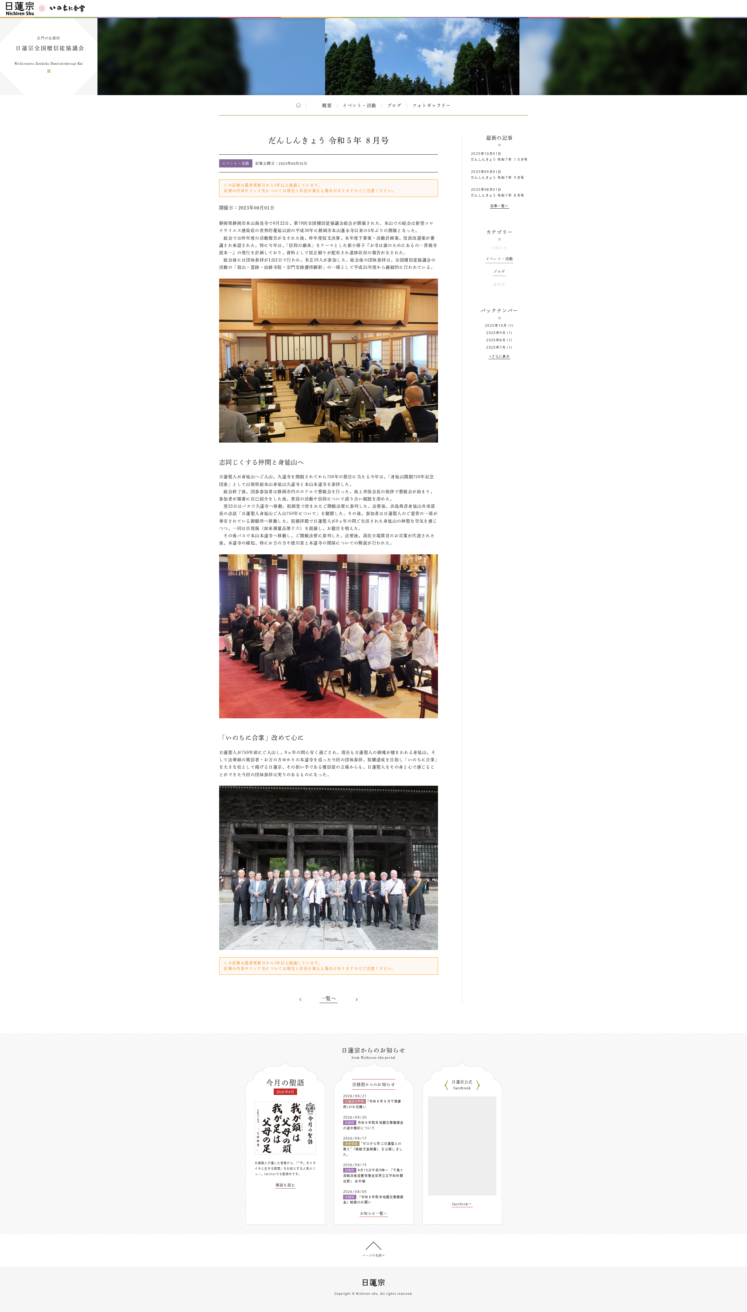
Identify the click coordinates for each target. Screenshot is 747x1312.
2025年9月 (496, 332)
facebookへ (462, 1204)
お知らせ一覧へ (374, 1213)
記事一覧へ (500, 205)
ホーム (298, 105)
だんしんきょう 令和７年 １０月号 (499, 159)
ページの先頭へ (373, 1255)
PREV (300, 999)
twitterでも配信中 (278, 1174)
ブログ (394, 105)
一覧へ (328, 998)
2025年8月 (496, 340)
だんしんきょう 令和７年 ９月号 (497, 177)
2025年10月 (496, 325)
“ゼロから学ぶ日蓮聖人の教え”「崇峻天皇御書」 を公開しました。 (373, 1149)
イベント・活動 (359, 105)
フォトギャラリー (431, 105)
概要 (327, 105)
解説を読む (285, 1185)
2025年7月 (496, 347)
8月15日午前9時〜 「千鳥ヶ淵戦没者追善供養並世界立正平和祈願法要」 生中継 (373, 1175)
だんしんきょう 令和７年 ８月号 (497, 195)
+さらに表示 (499, 356)
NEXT (356, 999)
